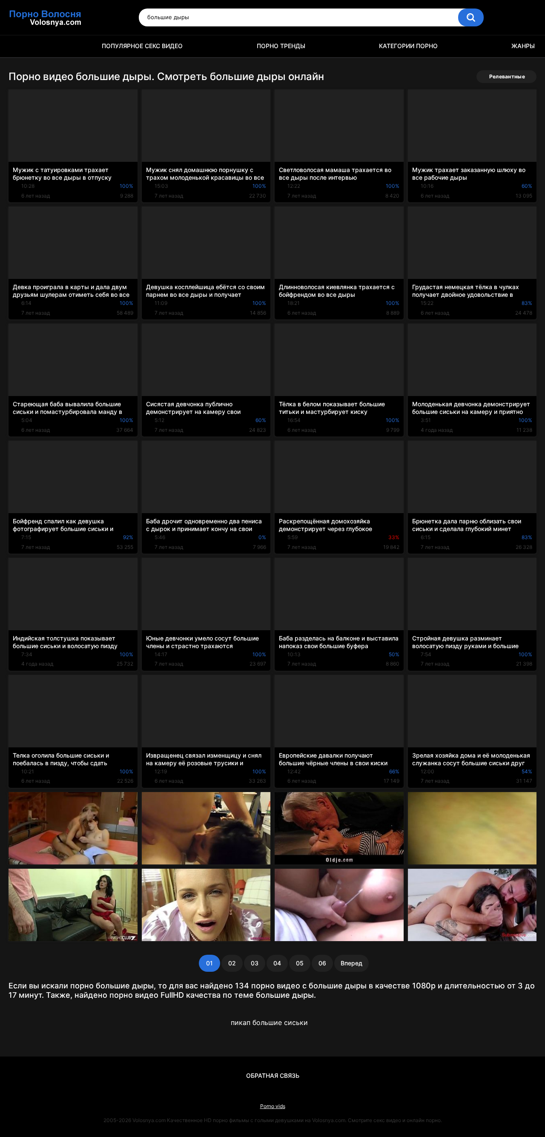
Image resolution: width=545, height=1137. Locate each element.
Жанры (523, 45)
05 (300, 963)
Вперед (351, 963)
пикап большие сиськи (269, 1022)
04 (277, 963)
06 (322, 963)
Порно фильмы (19, 46)
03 (254, 963)
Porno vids (272, 1106)
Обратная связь (272, 1075)
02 (232, 963)
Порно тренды (281, 45)
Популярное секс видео (142, 45)
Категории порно (408, 45)
